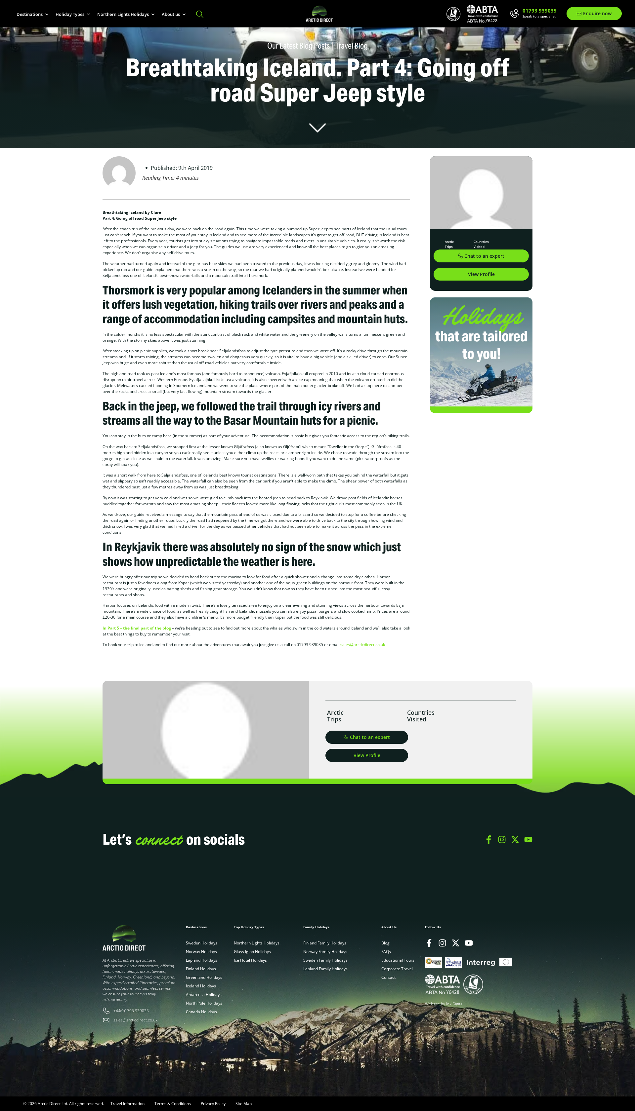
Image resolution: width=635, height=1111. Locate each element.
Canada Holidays (201, 1012)
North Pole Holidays (204, 1003)
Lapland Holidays (201, 960)
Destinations (30, 14)
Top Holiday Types (249, 927)
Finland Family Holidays (324, 943)
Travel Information (127, 1103)
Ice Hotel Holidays (250, 960)
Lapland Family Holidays (325, 969)
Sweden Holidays (201, 943)
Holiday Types (70, 14)
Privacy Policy (213, 1103)
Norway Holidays (201, 951)
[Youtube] (528, 839)
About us (171, 14)
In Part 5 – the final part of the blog (137, 628)
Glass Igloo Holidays (252, 951)
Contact (388, 977)
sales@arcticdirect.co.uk (362, 644)
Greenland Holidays (204, 977)
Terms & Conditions (172, 1103)
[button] (481, 274)
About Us (389, 927)
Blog (385, 943)
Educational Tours (397, 960)
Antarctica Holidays (204, 994)
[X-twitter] (515, 839)
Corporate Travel (397, 969)
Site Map (243, 1103)
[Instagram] (502, 839)
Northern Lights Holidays (123, 14)
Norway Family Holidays (325, 951)
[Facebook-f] (489, 839)
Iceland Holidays (201, 986)
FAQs (386, 951)
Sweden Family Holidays (325, 960)
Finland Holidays (201, 969)
